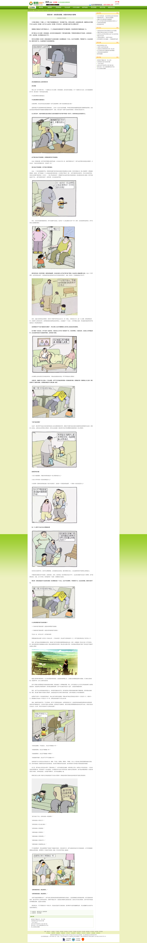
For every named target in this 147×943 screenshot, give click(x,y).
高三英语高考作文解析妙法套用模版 (105, 50)
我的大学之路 (100, 35)
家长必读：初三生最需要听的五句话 (39, 925)
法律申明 (53, 933)
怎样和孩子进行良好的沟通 (37, 920)
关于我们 (48, 933)
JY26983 (63, 18)
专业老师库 (73, 933)
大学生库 (68, 933)
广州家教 (57, 931)
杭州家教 (66, 931)
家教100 (48, 931)
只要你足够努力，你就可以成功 (104, 37)
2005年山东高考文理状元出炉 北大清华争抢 (107, 34)
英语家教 (93, 7)
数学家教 (79, 931)
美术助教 (39, 913)
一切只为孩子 (34, 922)
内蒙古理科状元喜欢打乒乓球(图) (105, 32)
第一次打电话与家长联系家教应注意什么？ (107, 21)
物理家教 (88, 931)
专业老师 (67, 7)
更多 (117, 13)
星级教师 (58, 7)
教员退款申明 (100, 24)
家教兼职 (58, 933)
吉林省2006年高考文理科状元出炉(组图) (107, 30)
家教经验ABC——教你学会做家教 (105, 17)
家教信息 (63, 933)
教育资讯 (36, 10)
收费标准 (78, 933)
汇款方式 (83, 933)
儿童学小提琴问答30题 (102, 47)
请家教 (41, 7)
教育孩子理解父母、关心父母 (38, 919)
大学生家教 (76, 7)
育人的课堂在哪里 (35, 927)
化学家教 (92, 931)
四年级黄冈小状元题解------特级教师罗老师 (107, 39)
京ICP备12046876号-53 (100, 936)
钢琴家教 (85, 7)
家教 (45, 931)
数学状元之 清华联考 (42, 911)
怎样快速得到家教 (101, 22)
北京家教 (32, 7)
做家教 (50, 7)
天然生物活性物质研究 (102, 52)
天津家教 (74, 931)
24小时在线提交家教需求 (64, 2)
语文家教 (83, 931)
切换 (51, 2)
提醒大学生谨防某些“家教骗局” (104, 19)
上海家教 (53, 931)
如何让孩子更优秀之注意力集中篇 (39, 923)
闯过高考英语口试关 (102, 45)
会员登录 (117, 4)
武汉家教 (70, 931)
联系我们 (88, 933)
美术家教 (96, 931)
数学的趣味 (100, 53)
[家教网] (36, 5)
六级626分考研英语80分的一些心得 (105, 48)
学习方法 (41, 10)
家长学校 (102, 7)
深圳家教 (61, 931)
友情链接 (93, 933)
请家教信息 (111, 7)
